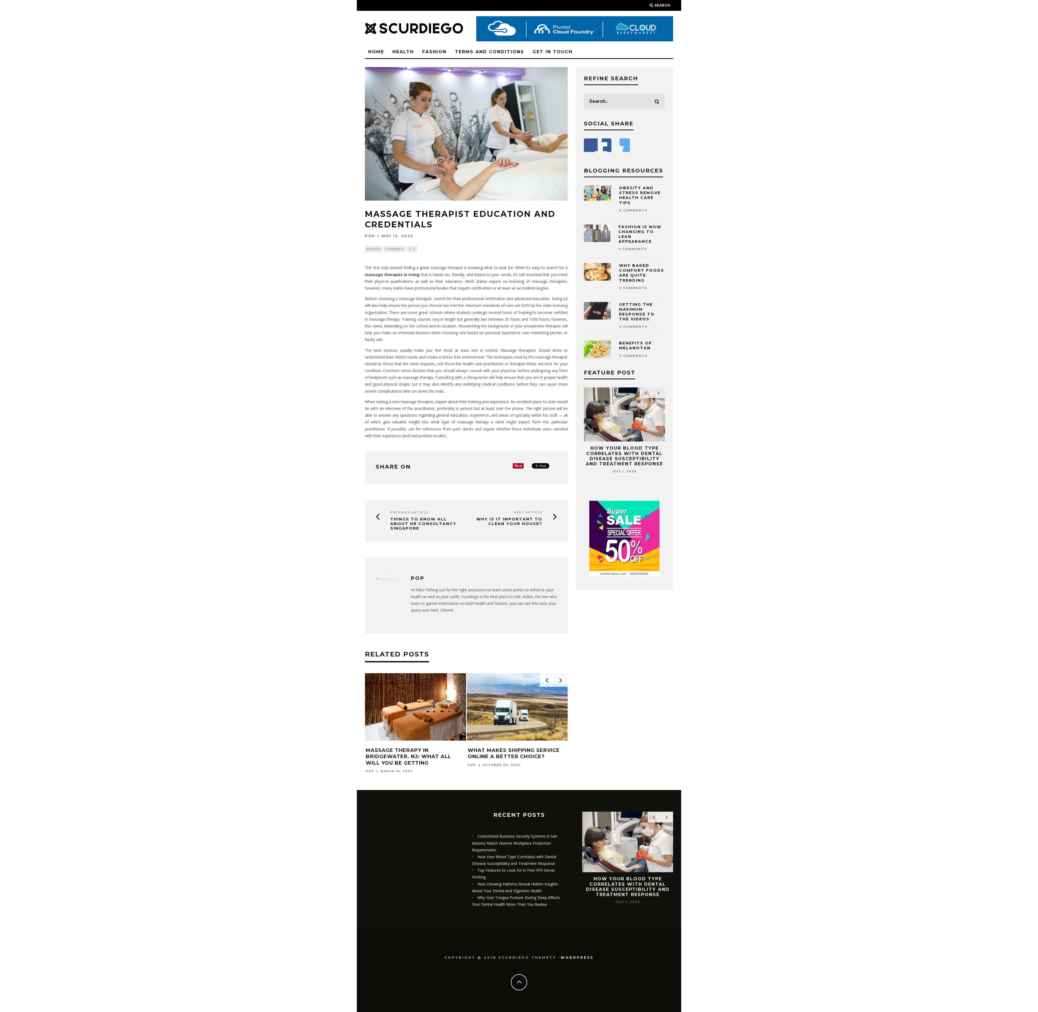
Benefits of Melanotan (635, 345)
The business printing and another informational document (509, 756)
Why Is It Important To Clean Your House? (509, 521)
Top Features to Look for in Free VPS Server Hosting (624, 453)
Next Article (528, 512)
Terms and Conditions (489, 51)
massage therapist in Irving (392, 274)
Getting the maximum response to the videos (637, 312)
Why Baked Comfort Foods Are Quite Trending (641, 273)
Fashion (434, 51)
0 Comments (394, 248)
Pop (370, 236)
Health (403, 51)
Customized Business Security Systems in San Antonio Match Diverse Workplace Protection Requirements (514, 843)
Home (376, 51)
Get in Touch (553, 51)
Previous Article (409, 512)
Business (373, 248)
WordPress (577, 957)
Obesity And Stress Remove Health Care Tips (640, 195)
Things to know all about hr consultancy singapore (423, 523)
